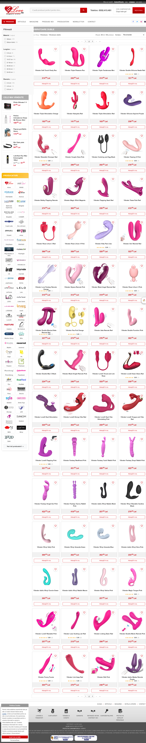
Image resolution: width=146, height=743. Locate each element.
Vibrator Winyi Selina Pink (103, 590)
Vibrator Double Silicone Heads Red (132, 70)
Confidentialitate (106, 716)
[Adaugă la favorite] (55, 49)
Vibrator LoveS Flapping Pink (45, 460)
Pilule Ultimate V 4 (20, 102)
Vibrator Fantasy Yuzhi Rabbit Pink (103, 460)
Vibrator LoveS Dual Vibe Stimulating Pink (103, 418)
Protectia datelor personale (120, 718)
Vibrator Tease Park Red (132, 200)
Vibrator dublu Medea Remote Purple (132, 678)
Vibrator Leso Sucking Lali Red (75, 634)
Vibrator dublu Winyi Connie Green (46, 590)
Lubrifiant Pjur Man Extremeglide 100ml (20, 158)
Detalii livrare (130, 704)
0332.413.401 (105, 10)
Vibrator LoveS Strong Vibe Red (74, 417)
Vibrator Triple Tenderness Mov (103, 70)
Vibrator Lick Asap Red (75, 677)
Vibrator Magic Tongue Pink (132, 590)
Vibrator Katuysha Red (75, 113)
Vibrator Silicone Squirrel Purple (132, 113)
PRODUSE (9, 22)
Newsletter (78, 22)
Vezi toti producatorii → (15, 446)
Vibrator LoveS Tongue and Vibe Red (132, 418)
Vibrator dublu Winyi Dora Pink (132, 547)
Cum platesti (52, 716)
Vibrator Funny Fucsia (46, 677)
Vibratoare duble (55, 35)
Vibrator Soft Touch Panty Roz (46, 70)
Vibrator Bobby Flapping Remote (46, 200)
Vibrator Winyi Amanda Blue (103, 547)
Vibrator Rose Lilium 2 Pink (132, 287)
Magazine (34, 22)
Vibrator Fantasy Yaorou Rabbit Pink (75, 505)
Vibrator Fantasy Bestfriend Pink (74, 460)
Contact (92, 22)
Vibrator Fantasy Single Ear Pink (46, 504)
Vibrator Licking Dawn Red (103, 634)
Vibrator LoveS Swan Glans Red (132, 374)
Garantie (79, 716)
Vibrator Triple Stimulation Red (104, 113)
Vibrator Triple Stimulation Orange (46, 113)
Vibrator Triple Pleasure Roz (75, 70)
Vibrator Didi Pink (103, 677)
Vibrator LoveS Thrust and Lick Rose (103, 375)
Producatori (63, 22)
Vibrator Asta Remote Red (103, 330)
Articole (22, 22)
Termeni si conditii (66, 717)
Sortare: (118, 35)
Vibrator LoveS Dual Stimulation (46, 417)
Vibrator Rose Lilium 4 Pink (75, 244)
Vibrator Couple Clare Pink (74, 157)
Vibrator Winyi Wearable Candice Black (132, 505)
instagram (141, 21)
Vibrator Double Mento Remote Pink (132, 634)
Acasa (99, 704)
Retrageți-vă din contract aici (93, 717)
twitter (137, 21)
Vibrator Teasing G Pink (132, 157)
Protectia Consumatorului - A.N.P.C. (74, 728)
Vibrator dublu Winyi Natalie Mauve (74, 590)
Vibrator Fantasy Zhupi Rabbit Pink (132, 460)
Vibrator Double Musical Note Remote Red (46, 331)
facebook (133, 21)
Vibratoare (44, 35)
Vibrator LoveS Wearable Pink (46, 634)
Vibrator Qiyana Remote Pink (74, 287)
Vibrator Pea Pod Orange (75, 330)
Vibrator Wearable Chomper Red (46, 157)
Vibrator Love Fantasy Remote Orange (46, 288)
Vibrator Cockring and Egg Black (103, 157)
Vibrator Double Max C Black (46, 374)
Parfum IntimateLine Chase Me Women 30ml (20, 118)
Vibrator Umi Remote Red (132, 244)
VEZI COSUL (139, 10)
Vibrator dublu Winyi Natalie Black (103, 504)
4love (68, 726)
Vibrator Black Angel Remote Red (103, 287)
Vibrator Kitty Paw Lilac (103, 244)
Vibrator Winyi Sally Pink (46, 547)
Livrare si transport (39, 717)
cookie (4, 714)
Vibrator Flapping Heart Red (103, 200)
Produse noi (48, 22)
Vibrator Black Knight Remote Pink (74, 374)
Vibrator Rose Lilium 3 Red (46, 244)
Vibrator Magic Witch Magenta (74, 200)
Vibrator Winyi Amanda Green (74, 547)
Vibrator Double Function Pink (132, 330)
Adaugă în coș (46, 83)
